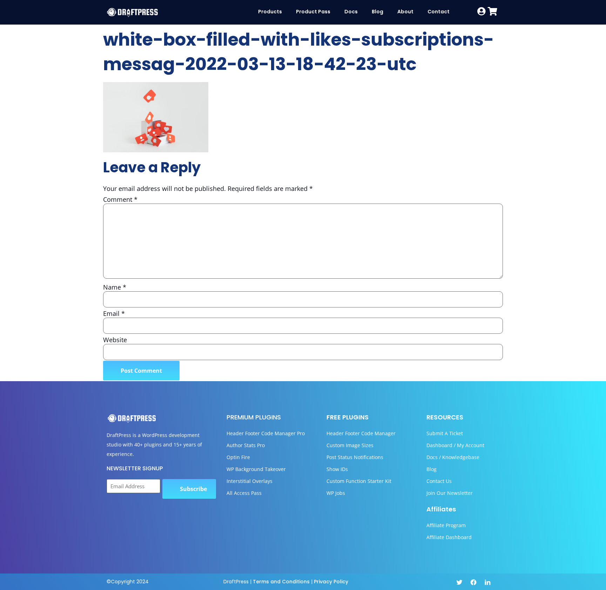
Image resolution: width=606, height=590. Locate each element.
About (405, 11)
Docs (351, 11)
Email (114, 313)
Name (114, 287)
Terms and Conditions (281, 581)
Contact (438, 11)
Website (115, 340)
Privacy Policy (331, 581)
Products (270, 11)
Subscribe (193, 489)
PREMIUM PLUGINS (254, 417)
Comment (120, 199)
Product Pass (313, 11)
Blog (377, 11)
